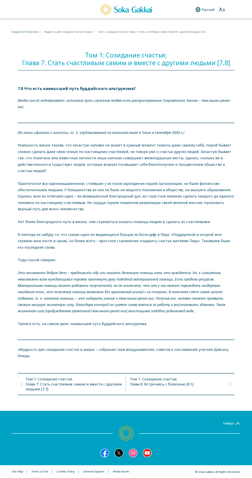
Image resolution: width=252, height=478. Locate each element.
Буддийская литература (25, 31)
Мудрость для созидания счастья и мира (68, 31)
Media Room (121, 471)
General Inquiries (94, 471)
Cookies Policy (66, 471)
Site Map (17, 471)
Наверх (228, 423)
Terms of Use (39, 471)
